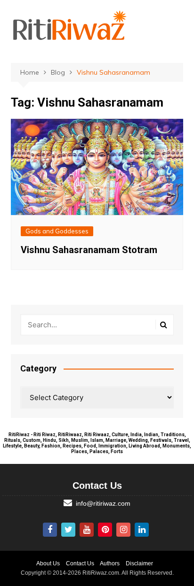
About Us (48, 563)
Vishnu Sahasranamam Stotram (89, 249)
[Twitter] (68, 530)
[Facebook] (50, 530)
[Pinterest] (105, 530)
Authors (110, 563)
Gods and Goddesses (57, 231)
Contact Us (80, 563)
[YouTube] (87, 530)
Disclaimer (139, 563)
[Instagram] (123, 530)
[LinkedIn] (142, 530)
